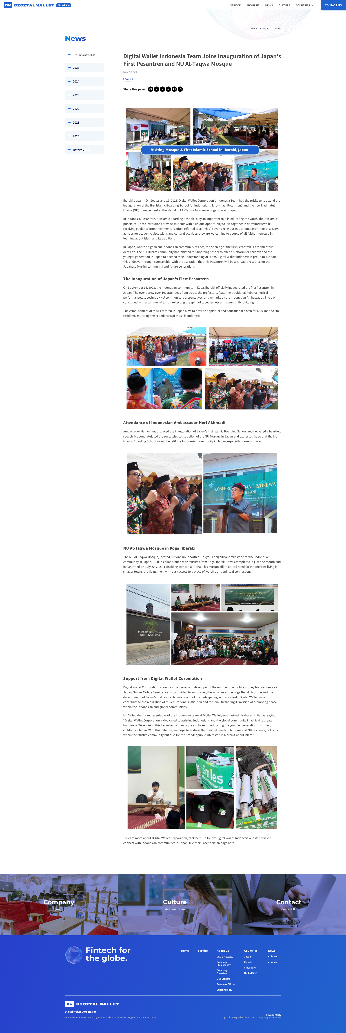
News (266, 28)
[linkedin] (162, 89)
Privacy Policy (273, 1014)
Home (254, 28)
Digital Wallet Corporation (196, 200)
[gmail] (174, 89)
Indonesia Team (227, 200)
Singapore (250, 967)
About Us (223, 950)
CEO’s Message (225, 956)
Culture (272, 956)
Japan (247, 956)
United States (251, 973)
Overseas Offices (226, 984)
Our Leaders (223, 978)
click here (194, 838)
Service (203, 950)
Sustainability (224, 989)
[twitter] (156, 89)
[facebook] (150, 89)
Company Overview (222, 971)
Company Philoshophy (224, 963)
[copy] (180, 89)
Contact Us (274, 962)
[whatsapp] (168, 89)
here (231, 843)
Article (278, 28)
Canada (248, 962)
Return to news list (84, 55)
